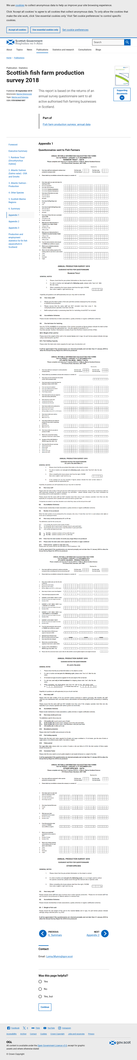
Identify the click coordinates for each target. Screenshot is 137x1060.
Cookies (43, 1034)
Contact (33, 1034)
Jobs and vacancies (76, 1034)
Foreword (13, 144)
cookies (19, 5)
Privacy (91, 1034)
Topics (19, 49)
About (9, 49)
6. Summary (14, 208)
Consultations (84, 49)
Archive (23, 1034)
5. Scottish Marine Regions (17, 201)
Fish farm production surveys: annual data (66, 124)
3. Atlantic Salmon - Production (18, 185)
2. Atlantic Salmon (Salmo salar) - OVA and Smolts (18, 173)
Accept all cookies (17, 30)
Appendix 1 (14, 215)
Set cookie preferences (75, 29)
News (29, 49)
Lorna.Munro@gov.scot (59, 956)
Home (8, 58)
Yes (46, 981)
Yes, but (48, 996)
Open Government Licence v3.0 (52, 1045)
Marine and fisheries (20, 97)
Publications (42, 49)
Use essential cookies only (45, 30)
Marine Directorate (24, 94)
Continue (45, 1007)
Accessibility (11, 1034)
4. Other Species (16, 192)
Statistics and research (63, 49)
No (45, 989)
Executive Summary (18, 151)
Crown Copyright (57, 1034)
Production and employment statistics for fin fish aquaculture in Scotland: (18, 240)
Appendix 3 (14, 228)
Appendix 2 (14, 221)
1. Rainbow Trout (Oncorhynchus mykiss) (17, 160)
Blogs (98, 49)
